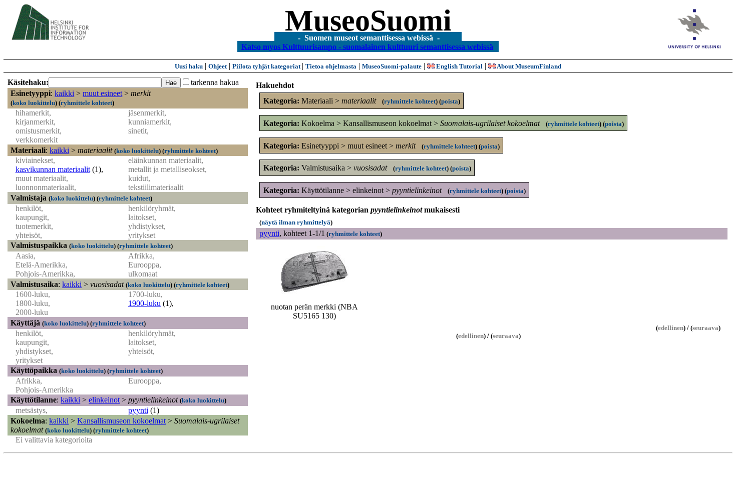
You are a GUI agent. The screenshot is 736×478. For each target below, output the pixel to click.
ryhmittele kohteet (86, 102)
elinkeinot (104, 400)
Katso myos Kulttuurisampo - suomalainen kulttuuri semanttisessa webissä (367, 46)
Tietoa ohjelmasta (330, 66)
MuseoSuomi (368, 20)
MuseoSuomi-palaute (392, 66)
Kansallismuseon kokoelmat (121, 420)
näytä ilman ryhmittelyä (295, 222)
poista (449, 101)
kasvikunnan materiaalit (53, 169)
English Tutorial (459, 66)
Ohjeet (217, 66)
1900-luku (144, 303)
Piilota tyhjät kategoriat (267, 66)
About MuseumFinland (528, 66)
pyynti (138, 410)
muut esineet (102, 93)
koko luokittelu (34, 102)
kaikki (64, 93)
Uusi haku (189, 66)
